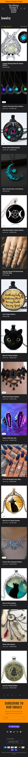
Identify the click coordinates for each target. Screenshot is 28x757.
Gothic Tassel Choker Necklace (11, 397)
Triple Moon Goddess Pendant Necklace (13, 230)
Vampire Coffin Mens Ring (9, 438)
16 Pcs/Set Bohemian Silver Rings (12, 479)
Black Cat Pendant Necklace (10, 355)
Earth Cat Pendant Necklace (10, 685)
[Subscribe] (23, 718)
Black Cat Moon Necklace (9, 603)
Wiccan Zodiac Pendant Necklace (11, 147)
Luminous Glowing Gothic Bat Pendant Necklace (13, 64)
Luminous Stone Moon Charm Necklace (13, 106)
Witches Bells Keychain (9, 644)
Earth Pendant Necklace (9, 314)
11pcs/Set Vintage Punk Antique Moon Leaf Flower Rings (13, 272)
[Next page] (24, 695)
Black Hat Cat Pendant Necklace (11, 520)
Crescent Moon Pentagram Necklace (12, 562)
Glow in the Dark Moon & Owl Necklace (13, 189)
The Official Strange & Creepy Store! (13, 752)
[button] (3, 8)
